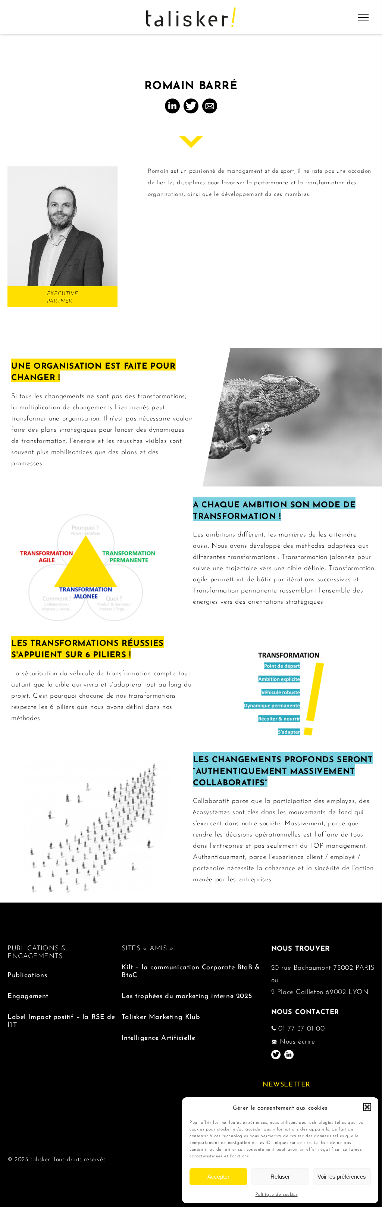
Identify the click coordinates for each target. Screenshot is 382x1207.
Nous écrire (296, 1040)
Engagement (27, 995)
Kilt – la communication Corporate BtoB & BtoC (191, 970)
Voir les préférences (341, 1176)
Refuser (280, 1176)
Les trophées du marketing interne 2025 (187, 995)
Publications (27, 974)
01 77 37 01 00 (300, 1027)
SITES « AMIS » (147, 947)
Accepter (218, 1176)
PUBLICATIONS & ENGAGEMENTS (36, 951)
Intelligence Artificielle (158, 1036)
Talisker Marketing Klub (161, 1015)
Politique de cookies (277, 1194)
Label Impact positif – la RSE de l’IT (61, 1019)
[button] (367, 1107)
